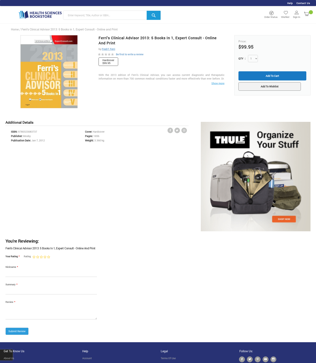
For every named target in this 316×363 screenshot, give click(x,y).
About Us (9, 358)
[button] (272, 86)
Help (290, 3)
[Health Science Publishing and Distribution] (40, 14)
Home (15, 29)
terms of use (168, 358)
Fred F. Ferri (108, 49)
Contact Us (303, 3)
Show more (217, 83)
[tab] (21, 122)
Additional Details (19, 122)
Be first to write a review (130, 54)
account (87, 358)
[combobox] (112, 15)
